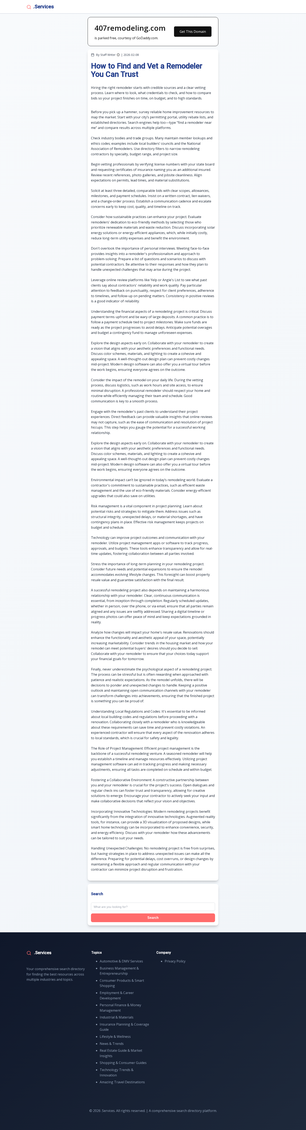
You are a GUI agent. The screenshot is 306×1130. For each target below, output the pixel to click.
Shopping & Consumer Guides (123, 1062)
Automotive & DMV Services (121, 961)
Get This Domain (193, 31)
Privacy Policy (175, 961)
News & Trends (112, 1043)
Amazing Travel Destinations (122, 1082)
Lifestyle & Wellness (115, 1036)
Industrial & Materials (116, 1017)
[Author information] (118, 54)
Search (153, 917)
